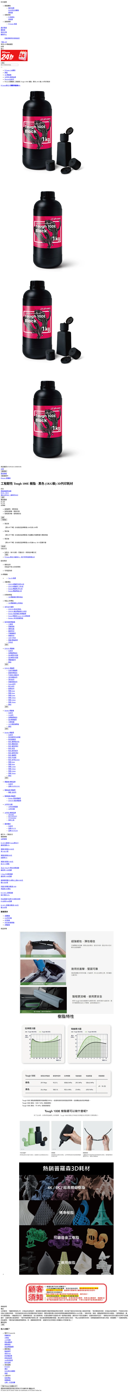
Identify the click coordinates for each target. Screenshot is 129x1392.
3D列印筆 (11, 809)
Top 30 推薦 (12, 578)
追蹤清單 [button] (8, 38)
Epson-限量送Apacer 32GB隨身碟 (19, 616)
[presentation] (64, 181)
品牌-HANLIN (13, 830)
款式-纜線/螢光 (13, 744)
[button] (64, 13)
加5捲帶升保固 (13, 657)
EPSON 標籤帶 (9, 668)
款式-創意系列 (13, 751)
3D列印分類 (8, 804)
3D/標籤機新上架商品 (15, 603)
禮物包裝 (11, 629)
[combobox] (64, 65)
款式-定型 (11, 748)
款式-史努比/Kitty (14, 760)
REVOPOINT (12, 816)
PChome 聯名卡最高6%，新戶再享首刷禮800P (20, 557)
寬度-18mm (12, 698)
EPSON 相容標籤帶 (14, 800)
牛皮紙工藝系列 (13, 675)
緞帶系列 (11, 688)
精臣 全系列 (12, 792)
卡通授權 (11, 722)
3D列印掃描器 (13, 807)
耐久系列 (11, 686)
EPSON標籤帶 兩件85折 (16, 584)
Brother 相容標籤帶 (14, 798)
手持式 (10, 642)
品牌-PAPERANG (14, 786)
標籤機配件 (12, 660)
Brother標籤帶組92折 (15, 591)
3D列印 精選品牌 (10, 813)
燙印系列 (11, 679)
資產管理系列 (12, 682)
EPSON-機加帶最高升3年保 (17, 611)
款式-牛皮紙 (12, 757)
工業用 (10, 624)
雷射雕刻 (8, 824)
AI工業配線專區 (13, 724)
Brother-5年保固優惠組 (15, 618)
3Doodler (11, 814)
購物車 (3, 30)
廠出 (9, 662)
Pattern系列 (11, 684)
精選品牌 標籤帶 (10, 790)
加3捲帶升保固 (13, 655)
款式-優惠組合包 (13, 741)
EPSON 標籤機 (9, 648)
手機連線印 (12, 633)
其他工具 (11, 820)
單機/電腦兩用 (13, 640)
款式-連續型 (12, 755)
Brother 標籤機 (9, 710)
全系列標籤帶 (12, 670)
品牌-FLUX (12, 828)
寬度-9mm (11, 693)
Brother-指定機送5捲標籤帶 (17, 614)
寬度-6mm (11, 691)
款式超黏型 (12, 739)
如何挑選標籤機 (10, 622)
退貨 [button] (12, 38)
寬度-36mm (12, 702)
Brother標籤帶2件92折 (15, 589)
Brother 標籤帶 (9, 732)
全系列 (10, 651)
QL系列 (10, 715)
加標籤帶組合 (12, 653)
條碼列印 (11, 635)
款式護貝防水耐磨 (14, 737)
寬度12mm (11, 695)
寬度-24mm (12, 700)
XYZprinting (12, 818)
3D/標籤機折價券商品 (15, 597)
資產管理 (11, 626)
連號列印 (11, 631)
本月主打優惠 (9, 607)
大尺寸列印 (12, 638)
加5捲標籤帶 (12, 719)
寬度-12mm (12, 766)
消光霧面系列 (12, 677)
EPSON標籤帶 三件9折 (15, 586)
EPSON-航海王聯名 (14, 609)
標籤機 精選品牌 (10, 782)
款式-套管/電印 (13, 746)
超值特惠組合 (12, 673)
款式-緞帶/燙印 (13, 753)
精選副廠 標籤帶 (10, 796)
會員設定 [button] (17, 38)
